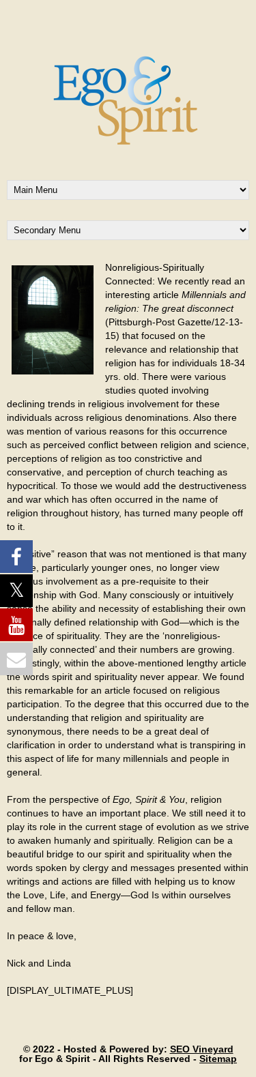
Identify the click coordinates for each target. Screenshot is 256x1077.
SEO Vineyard (201, 1049)
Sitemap (218, 1058)
